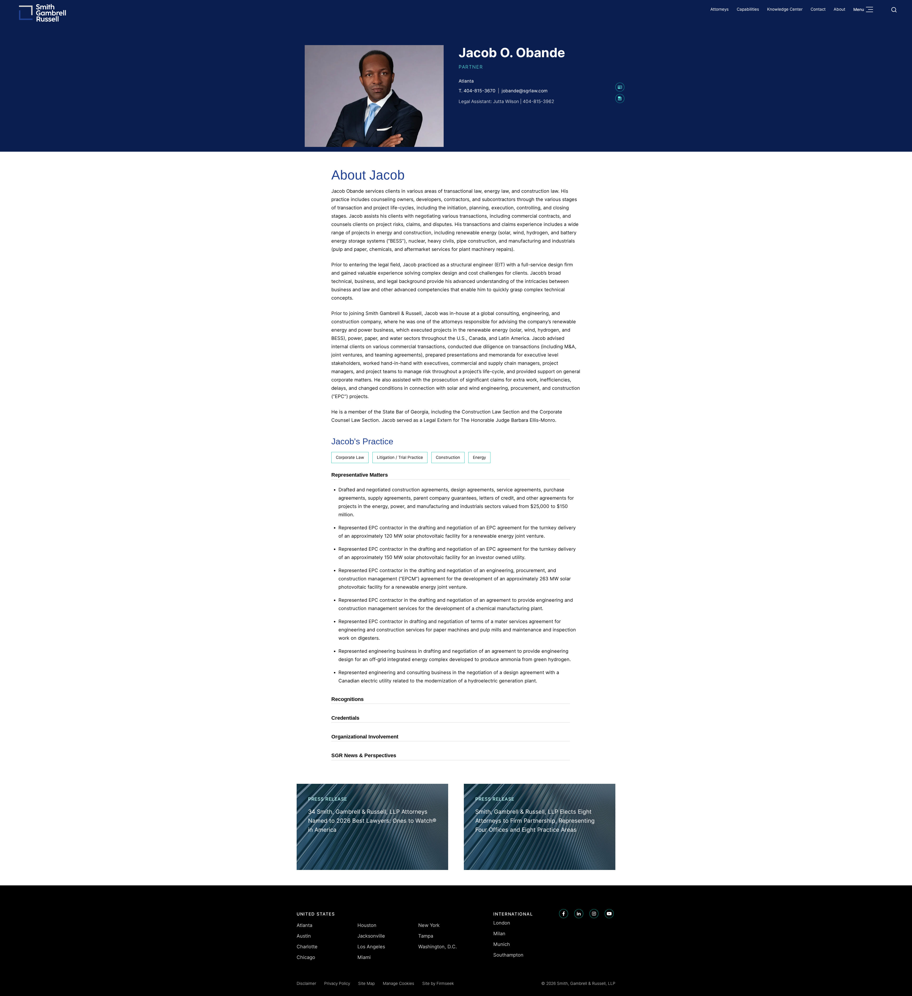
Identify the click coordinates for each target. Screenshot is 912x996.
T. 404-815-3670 (477, 91)
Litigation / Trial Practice (400, 457)
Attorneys (719, 9)
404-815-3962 (538, 101)
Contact (818, 9)
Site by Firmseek (438, 983)
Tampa (425, 936)
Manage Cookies (398, 983)
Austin (304, 936)
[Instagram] (593, 913)
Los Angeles (371, 946)
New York (429, 925)
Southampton (508, 955)
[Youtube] (609, 913)
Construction (448, 457)
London (501, 923)
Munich (501, 944)
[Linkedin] (578, 913)
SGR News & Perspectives (363, 755)
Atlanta (466, 81)
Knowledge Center (785, 9)
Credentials (345, 718)
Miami (364, 957)
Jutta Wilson (506, 101)
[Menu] (870, 10)
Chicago (306, 957)
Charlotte (307, 946)
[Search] (894, 9)
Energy (479, 457)
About (839, 9)
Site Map (366, 983)
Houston (366, 925)
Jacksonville (371, 936)
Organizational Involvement (364, 737)
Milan (499, 933)
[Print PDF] (619, 101)
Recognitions (347, 699)
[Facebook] (563, 913)
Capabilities (748, 9)
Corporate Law (350, 457)
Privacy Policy (337, 983)
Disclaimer (306, 983)
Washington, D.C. (437, 946)
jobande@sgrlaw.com (525, 91)
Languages (882, 9)
